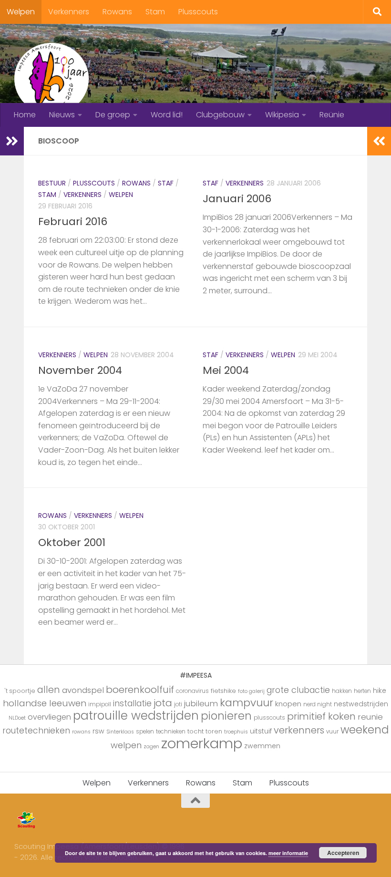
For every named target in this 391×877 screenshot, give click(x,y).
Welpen (21, 11)
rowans (81, 731)
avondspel (83, 690)
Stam (155, 11)
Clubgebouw (220, 114)
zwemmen (262, 746)
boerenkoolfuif (140, 689)
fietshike (223, 690)
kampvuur (246, 702)
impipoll (99, 704)
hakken (342, 691)
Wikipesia (282, 114)
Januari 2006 (237, 198)
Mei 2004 (226, 370)
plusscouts (269, 718)
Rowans (117, 11)
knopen (288, 704)
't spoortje (20, 691)
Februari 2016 (72, 221)
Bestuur (52, 183)
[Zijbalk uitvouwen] (12, 141)
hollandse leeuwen (44, 703)
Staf (166, 183)
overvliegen (49, 717)
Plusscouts (198, 11)
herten (362, 691)
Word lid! (167, 114)
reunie (370, 716)
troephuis (236, 731)
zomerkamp (201, 743)
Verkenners (68, 11)
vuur (332, 731)
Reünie (331, 114)
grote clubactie (298, 690)
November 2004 (80, 370)
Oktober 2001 (71, 542)
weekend (364, 729)
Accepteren (343, 852)
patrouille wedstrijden (136, 715)
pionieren (226, 715)
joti (178, 704)
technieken (170, 731)
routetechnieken (36, 730)
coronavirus (192, 691)
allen (48, 689)
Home (25, 114)
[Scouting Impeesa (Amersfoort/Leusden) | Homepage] (51, 78)
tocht (195, 731)
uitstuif (261, 731)
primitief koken (321, 716)
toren (214, 731)
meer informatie (288, 852)
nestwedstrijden (361, 704)
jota (163, 703)
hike (379, 690)
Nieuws (62, 114)
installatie (132, 703)
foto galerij (251, 691)
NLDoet (17, 718)
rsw (98, 731)
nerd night (317, 704)
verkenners (299, 730)
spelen (145, 731)
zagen (151, 746)
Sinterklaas (120, 731)
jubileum (201, 703)
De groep (112, 114)
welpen (126, 745)
